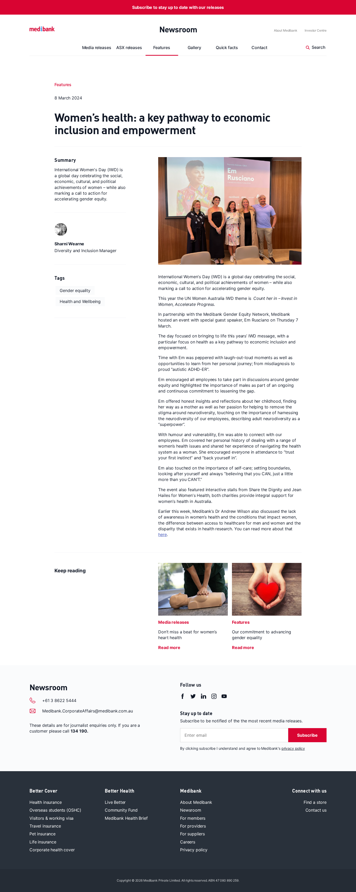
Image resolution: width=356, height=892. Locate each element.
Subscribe (307, 735)
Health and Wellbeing (80, 301)
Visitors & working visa (51, 818)
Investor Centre (316, 30)
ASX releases (129, 47)
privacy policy (293, 748)
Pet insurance (42, 833)
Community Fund (121, 810)
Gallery (194, 47)
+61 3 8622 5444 (59, 700)
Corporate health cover (52, 849)
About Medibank (285, 30)
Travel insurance (45, 826)
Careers (187, 842)
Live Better (115, 802)
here (162, 534)
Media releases (96, 47)
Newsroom (178, 29)
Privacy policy (193, 849)
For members (192, 818)
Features (161, 47)
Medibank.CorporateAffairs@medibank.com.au (87, 710)
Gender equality (75, 290)
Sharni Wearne (69, 243)
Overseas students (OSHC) (55, 810)
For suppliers (192, 833)
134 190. (79, 731)
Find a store (315, 802)
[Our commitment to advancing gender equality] (267, 589)
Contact (259, 47)
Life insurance (42, 842)
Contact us (316, 810)
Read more (169, 647)
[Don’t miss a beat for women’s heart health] (193, 589)
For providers (193, 826)
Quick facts (227, 47)
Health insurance (45, 802)
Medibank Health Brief (126, 818)
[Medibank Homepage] (42, 28)
